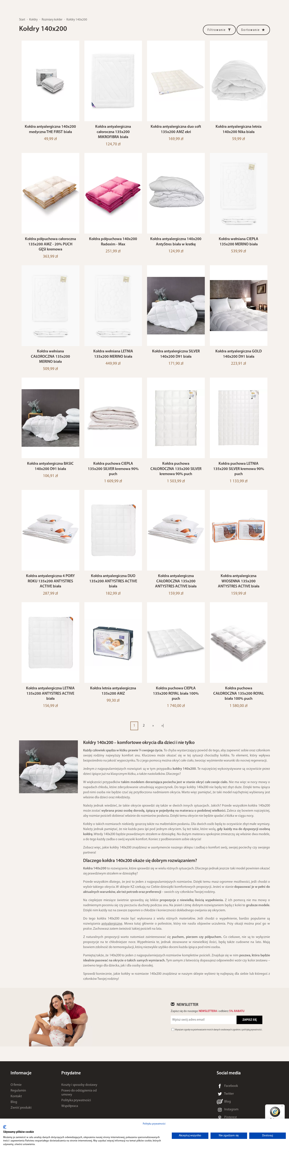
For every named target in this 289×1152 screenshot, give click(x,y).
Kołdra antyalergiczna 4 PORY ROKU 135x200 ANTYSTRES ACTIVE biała (50, 581)
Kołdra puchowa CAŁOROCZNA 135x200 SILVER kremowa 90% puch (175, 469)
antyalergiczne (111, 923)
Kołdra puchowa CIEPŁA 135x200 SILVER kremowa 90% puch (113, 469)
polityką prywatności (252, 1030)
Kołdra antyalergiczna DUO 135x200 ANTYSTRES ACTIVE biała (113, 581)
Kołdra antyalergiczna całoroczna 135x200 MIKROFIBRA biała (113, 132)
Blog (14, 1102)
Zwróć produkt (21, 1107)
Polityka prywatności (76, 1100)
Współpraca (69, 1106)
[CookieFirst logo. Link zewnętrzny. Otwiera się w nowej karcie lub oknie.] (4, 1127)
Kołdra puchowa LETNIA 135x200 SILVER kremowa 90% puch (238, 469)
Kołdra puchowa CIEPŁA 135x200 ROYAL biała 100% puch (176, 693)
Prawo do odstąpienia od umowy (79, 1092)
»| (162, 725)
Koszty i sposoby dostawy (79, 1085)
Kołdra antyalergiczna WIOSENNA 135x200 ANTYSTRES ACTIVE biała (238, 581)
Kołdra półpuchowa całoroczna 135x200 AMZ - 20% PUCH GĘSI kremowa (50, 244)
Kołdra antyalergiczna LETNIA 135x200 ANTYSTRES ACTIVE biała (50, 693)
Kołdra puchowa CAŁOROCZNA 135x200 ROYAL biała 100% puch (238, 693)
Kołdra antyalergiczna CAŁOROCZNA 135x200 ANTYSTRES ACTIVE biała (176, 581)
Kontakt (16, 1096)
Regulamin (18, 1090)
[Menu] (282, 1106)
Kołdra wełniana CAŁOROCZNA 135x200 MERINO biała (50, 356)
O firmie (16, 1085)
